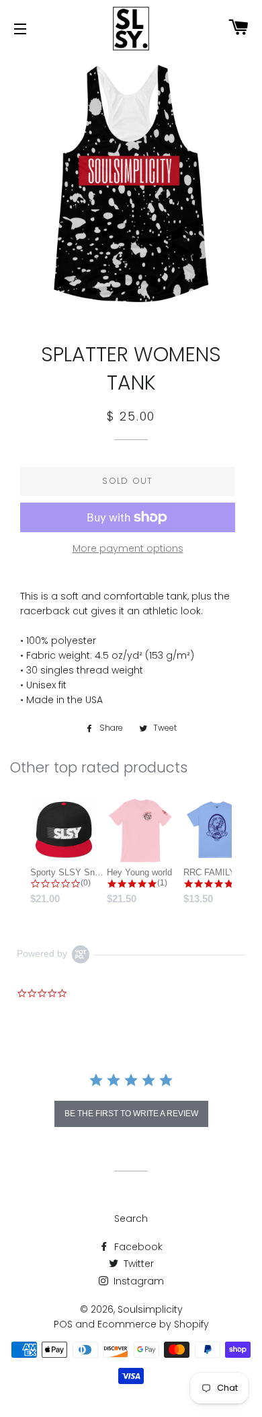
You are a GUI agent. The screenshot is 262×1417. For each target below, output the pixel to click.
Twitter (137, 1263)
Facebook (137, 1247)
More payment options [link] (128, 548)
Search (131, 1218)
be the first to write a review (131, 1113)
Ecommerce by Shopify (153, 1324)
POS (63, 1324)
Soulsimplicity (150, 1309)
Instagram (137, 1281)
